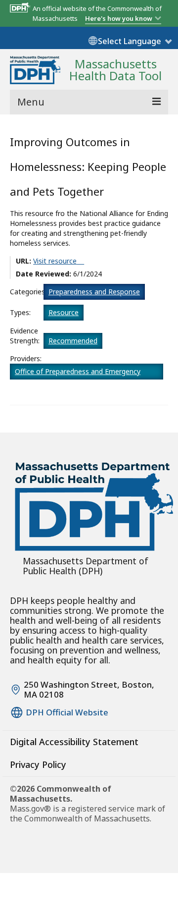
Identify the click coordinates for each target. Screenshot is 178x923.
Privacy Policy (38, 764)
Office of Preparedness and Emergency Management (77, 373)
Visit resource (55, 261)
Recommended (72, 340)
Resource (63, 312)
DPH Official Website (67, 712)
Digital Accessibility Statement (74, 742)
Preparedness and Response (94, 291)
